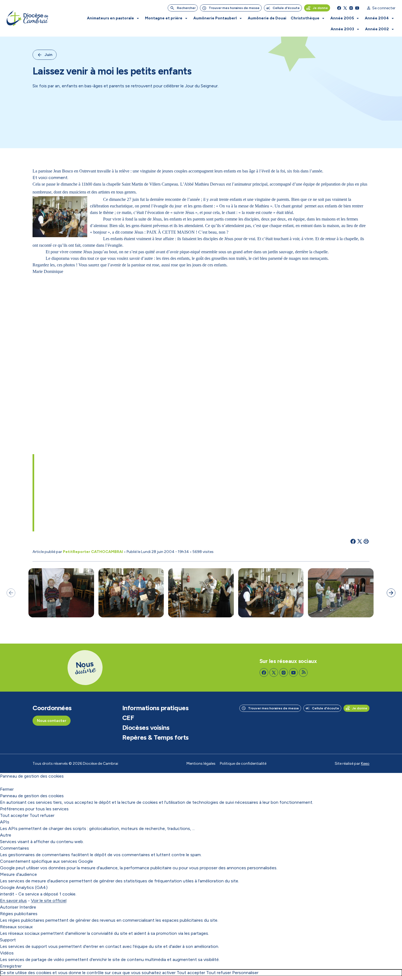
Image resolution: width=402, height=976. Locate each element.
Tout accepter (14, 815)
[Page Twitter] (345, 7)
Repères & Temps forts (155, 737)
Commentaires (14, 848)
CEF (128, 718)
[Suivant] (391, 592)
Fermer (7, 789)
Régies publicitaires (18, 913)
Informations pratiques (155, 708)
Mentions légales (201, 763)
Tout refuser (42, 815)
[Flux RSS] (303, 672)
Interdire (27, 907)
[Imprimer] (366, 541)
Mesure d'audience (18, 874)
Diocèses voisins (145, 727)
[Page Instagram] (351, 7)
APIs (4, 822)
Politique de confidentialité (243, 763)
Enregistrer (11, 966)
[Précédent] (11, 592)
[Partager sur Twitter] (359, 541)
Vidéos (7, 953)
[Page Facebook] (339, 7)
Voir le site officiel (48, 900)
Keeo (365, 763)
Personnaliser (245, 972)
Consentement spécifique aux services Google (46, 861)
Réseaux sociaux (16, 926)
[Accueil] (27, 18)
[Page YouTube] (357, 7)
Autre (5, 835)
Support (8, 939)
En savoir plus (13, 900)
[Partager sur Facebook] (353, 541)
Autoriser (9, 907)
